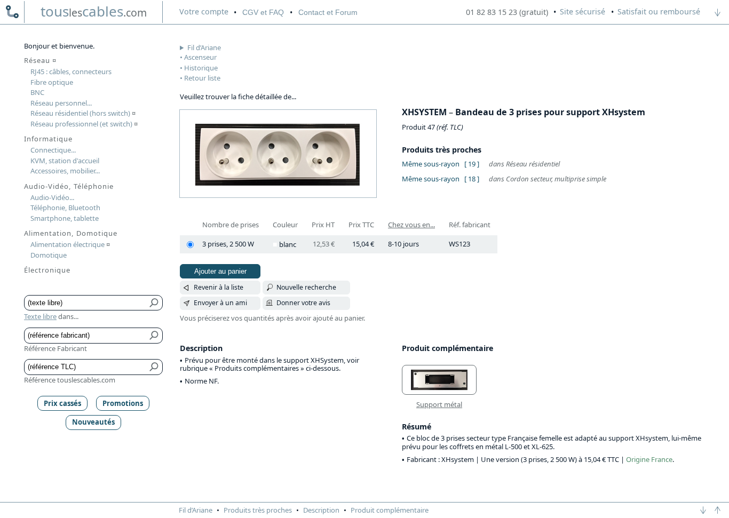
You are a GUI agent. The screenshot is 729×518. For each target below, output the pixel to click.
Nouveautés (93, 422)
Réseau (40, 60)
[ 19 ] (471, 164)
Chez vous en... (411, 224)
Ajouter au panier (220, 271)
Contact (328, 12)
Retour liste (202, 78)
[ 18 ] (471, 179)
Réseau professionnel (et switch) (84, 124)
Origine (637, 459)
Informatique (48, 139)
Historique (201, 68)
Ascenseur (200, 57)
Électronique (47, 270)
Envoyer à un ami (220, 302)
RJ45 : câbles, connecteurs (71, 71)
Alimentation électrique (70, 244)
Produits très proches (258, 510)
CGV (263, 12)
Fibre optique (51, 82)
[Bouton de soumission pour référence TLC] (154, 367)
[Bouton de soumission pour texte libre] (154, 303)
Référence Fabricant (55, 348)
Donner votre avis (303, 302)
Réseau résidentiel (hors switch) (83, 113)
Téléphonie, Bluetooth (65, 207)
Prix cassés (62, 403)
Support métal (439, 404)
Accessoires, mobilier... (65, 171)
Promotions (122, 403)
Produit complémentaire (390, 510)
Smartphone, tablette (64, 218)
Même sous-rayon (430, 164)
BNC (37, 92)
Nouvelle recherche (306, 287)
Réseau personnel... (61, 103)
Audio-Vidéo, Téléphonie (69, 186)
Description (321, 510)
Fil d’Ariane (204, 47)
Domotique (48, 255)
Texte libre (40, 316)
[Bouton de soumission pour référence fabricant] (154, 335)
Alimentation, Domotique (70, 233)
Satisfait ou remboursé (658, 11)
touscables (94, 11)
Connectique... (53, 150)
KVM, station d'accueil (64, 160)
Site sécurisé (582, 11)
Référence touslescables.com (69, 380)
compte (203, 11)
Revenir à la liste (218, 287)
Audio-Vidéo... (52, 197)
